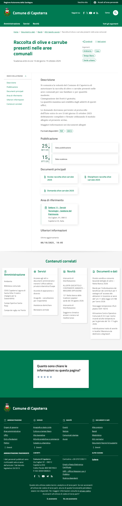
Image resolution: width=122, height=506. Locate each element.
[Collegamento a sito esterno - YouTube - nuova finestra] (90, 12)
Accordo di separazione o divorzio (43, 292)
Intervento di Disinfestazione (69, 279)
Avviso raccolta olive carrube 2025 (60, 178)
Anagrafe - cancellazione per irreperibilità (44, 299)
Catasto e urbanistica (41, 442)
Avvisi (65, 439)
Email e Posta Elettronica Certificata (73, 466)
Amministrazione (12, 23)
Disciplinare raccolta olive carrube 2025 (99, 178)
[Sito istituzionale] (7, 12)
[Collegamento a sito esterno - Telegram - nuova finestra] (93, 12)
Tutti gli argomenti (110, 23)
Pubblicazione (12, 87)
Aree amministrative (12, 431)
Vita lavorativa (39, 435)
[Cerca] (115, 12)
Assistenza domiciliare (43, 305)
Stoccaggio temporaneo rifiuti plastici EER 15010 (104, 307)
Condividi (88, 41)
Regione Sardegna (18, 2)
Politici (6, 442)
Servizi (26, 23)
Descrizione (11, 82)
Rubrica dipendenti (70, 478)
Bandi (40, 31)
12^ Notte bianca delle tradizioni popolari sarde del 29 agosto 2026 (73, 298)
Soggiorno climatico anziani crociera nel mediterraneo (71, 315)
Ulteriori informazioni (15, 99)
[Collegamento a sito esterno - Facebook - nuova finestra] (83, 12)
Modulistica (96, 435)
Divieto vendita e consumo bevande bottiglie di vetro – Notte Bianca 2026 (103, 281)
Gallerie (95, 459)
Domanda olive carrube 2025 (60, 190)
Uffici (6, 435)
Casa (97, 51)
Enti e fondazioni (10, 439)
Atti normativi (98, 439)
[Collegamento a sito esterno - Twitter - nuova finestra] (87, 12)
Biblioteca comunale (12, 286)
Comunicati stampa (70, 435)
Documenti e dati (13, 29)
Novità (36, 23)
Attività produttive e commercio (46, 439)
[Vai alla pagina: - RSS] (97, 12)
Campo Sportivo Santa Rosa (13, 304)
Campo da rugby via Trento (15, 310)
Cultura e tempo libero (42, 431)
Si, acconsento (52, 498)
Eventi (65, 427)
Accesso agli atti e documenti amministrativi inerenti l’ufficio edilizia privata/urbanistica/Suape (44, 282)
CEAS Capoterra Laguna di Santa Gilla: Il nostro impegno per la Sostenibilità (14, 294)
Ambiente (88, 51)
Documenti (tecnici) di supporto (104, 442)
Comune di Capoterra (30, 13)
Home (16, 31)
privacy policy (85, 490)
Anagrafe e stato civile (42, 427)
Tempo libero (89, 55)
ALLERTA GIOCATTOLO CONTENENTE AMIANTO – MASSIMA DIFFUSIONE (74, 288)
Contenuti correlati (14, 104)
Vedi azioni (101, 41)
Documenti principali (15, 91)
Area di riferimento (14, 95)
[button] (17, 447)
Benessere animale (41, 309)
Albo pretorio (97, 427)
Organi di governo (11, 427)
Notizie (65, 431)
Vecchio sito (83, 2)
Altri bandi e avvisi (52, 31)
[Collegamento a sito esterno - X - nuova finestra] (39, 476)
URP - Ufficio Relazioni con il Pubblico (74, 473)
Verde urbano (89, 60)
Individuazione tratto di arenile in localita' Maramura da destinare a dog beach (104, 331)
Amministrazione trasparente (16, 453)
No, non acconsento (70, 498)
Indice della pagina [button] (15, 76)
